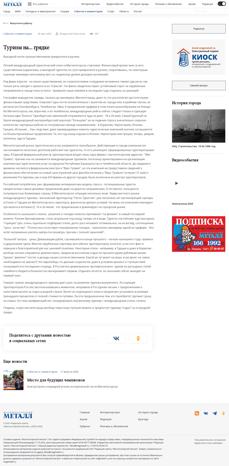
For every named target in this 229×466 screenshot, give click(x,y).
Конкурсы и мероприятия (40, 11)
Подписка (198, 28)
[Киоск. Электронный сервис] (198, 57)
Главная (85, 412)
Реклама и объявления (168, 4)
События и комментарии (88, 11)
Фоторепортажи (90, 4)
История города (139, 4)
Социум (64, 11)
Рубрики (85, 426)
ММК (18, 11)
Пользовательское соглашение (210, 439)
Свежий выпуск (199, 85)
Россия (138, 11)
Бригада (143, 419)
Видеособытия (115, 4)
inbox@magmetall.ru (79, 445)
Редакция (207, 4)
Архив (191, 4)
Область (124, 11)
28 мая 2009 (44, 33)
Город (6, 11)
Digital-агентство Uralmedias (208, 443)
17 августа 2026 (69, 371)
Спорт (110, 11)
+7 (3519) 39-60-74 (99, 445)
